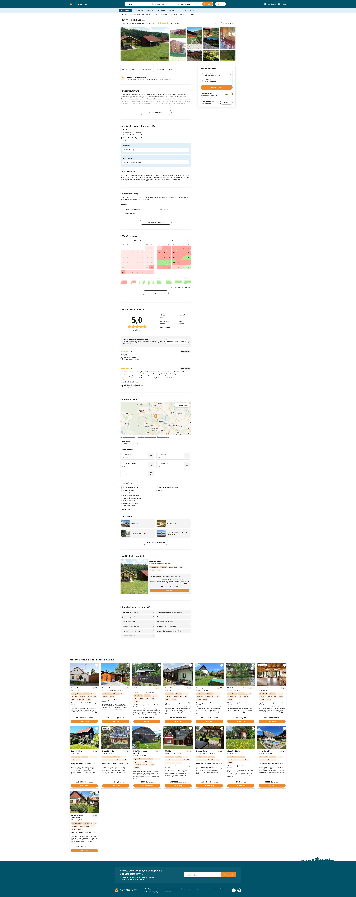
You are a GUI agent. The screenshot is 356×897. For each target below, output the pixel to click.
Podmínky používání (150, 889)
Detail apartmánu (147, 786)
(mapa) (152, 23)
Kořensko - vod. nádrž (174, 523)
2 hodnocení (176, 23)
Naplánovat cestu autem (128, 437)
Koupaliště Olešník (129, 506)
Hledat (208, 4)
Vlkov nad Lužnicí (171, 753)
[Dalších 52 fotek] (178, 737)
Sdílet (215, 23)
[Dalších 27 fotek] (240, 737)
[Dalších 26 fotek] (134, 576)
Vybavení (150, 10)
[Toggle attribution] (189, 433)
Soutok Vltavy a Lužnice (138, 533)
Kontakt (168, 892)
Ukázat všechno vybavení (155, 222)
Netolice (137, 755)
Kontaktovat (226, 102)
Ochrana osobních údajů (173, 889)
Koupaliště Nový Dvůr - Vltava (132, 493)
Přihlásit (284, 4)
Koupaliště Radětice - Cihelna (132, 498)
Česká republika (135, 14)
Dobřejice (263, 753)
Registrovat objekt (193, 889)
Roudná (168, 690)
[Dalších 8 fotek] (115, 674)
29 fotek (164, 58)
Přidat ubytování (271, 4)
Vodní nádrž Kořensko (130, 490)
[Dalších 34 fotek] (84, 802)
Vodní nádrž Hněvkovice (130, 503)
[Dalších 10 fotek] (271, 674)
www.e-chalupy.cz (181, 103)
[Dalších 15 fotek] (178, 674)
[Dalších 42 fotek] (209, 737)
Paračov (262, 690)
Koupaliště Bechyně (129, 500)
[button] (155, 416)
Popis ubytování (125, 10)
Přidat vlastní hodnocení (177, 342)
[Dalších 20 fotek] (115, 737)
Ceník (226, 94)
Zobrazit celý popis (155, 112)
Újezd (180, 14)
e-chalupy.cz (124, 14)
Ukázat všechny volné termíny (155, 293)
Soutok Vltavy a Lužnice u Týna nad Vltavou (177, 533)
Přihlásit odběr (228, 875)
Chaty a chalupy (155, 14)
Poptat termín (216, 87)
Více (185, 583)
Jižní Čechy (145, 14)
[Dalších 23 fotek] (240, 674)
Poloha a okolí (189, 10)
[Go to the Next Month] (189, 240)
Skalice (200, 690)
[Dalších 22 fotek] (146, 674)
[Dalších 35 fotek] (84, 674)
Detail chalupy (84, 721)
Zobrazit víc (125, 510)
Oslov (74, 690)
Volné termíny (160, 10)
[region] (156, 418)
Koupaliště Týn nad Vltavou (131, 495)
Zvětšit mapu (183, 405)
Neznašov (134, 523)
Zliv (230, 753)
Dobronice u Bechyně (141, 692)
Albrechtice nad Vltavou (170, 14)
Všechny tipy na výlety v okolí (155, 542)
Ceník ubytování (138, 10)
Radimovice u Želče (203, 753)
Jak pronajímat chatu (216, 889)
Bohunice (75, 820)
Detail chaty (169, 590)
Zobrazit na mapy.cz (163, 437)
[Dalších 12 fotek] (209, 674)
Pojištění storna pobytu (151, 892)
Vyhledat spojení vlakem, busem (146, 437)
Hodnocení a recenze (175, 10)
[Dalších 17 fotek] (271, 737)
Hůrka (160, 490)
